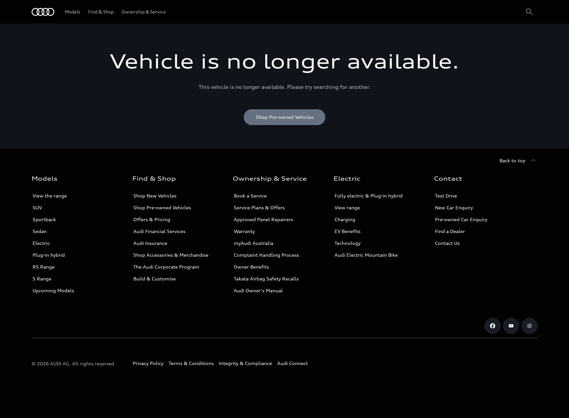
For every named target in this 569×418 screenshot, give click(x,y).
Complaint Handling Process (266, 255)
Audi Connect (292, 363)
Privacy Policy (148, 363)
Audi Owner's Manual (258, 290)
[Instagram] (529, 326)
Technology (348, 243)
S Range (42, 278)
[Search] (529, 12)
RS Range (44, 267)
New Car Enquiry (454, 207)
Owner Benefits (251, 267)
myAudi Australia (253, 243)
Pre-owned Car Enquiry (461, 219)
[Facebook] (493, 326)
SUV (37, 207)
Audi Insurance (150, 243)
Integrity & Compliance (245, 363)
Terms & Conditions (191, 363)
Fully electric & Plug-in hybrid (369, 195)
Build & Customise (154, 278)
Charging (345, 219)
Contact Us (447, 243)
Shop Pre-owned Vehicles (162, 207)
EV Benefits (348, 231)
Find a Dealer (450, 231)
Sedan (40, 231)
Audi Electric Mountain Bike (366, 255)
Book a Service (250, 195)
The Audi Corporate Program (166, 267)
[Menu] (43, 12)
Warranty (244, 231)
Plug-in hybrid (49, 255)
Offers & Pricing (151, 219)
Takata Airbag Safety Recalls (266, 278)
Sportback (44, 219)
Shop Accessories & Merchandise (170, 255)
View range (347, 207)
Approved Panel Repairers (263, 219)
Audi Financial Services (159, 231)
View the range (50, 195)
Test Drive (446, 195)
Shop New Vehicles (154, 195)
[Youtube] (511, 326)
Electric (41, 243)
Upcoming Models (53, 290)
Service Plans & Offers (259, 207)
